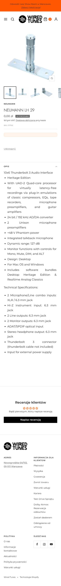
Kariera (37, 493)
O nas (7, 541)
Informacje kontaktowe (10, 549)
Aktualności (10, 556)
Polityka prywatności (15, 561)
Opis (6, 166)
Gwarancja (39, 476)
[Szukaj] (12, 19)
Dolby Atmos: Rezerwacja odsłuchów (41, 508)
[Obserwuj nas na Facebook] (37, 544)
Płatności (39, 465)
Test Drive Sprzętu (44, 499)
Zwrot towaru (41, 482)
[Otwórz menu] (5, 19)
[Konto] (56, 19)
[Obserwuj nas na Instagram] (44, 544)
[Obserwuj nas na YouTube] (51, 544)
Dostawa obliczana (25, 120)
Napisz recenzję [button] (30, 419)
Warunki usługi (42, 487)
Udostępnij (10, 148)
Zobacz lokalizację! (31, 7)
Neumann (9, 104)
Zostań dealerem (43, 517)
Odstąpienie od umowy (42, 525)
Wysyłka (38, 471)
